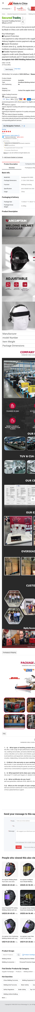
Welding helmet (6, 958)
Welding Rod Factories (10, 985)
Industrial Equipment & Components (16, 14)
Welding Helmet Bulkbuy (11, 994)
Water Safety (25, 985)
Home (3, 14)
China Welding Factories (11, 980)
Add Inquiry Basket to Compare (13, 157)
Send (18, 847)
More (3, 998)
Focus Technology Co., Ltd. (25, 1004)
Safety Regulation (9, 989)
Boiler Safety (22, 989)
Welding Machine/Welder (27, 958)
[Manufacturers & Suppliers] (17, 3)
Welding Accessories (8, 962)
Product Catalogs (29, 955)
